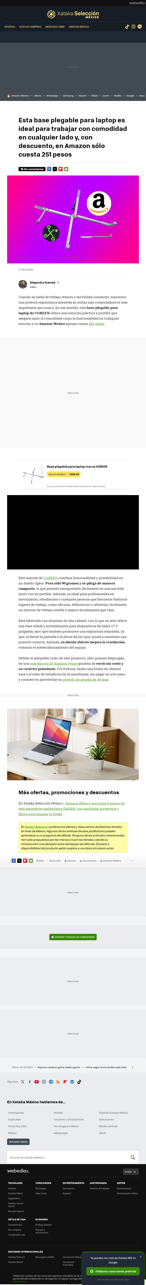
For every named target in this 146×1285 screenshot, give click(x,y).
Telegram (139, 26)
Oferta (37, 95)
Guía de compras (30, 26)
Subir (128, 1171)
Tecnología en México (66, 1126)
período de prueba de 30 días (85, 679)
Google (130, 95)
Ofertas (9, 26)
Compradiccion (16, 1234)
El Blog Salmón (43, 1224)
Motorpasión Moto (127, 1193)
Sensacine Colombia (68, 1263)
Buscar (133, 1157)
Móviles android (108, 1126)
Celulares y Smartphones (69, 1119)
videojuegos (61, 1133)
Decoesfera (14, 1229)
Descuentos (89, 860)
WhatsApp (52, 95)
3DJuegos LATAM (44, 1257)
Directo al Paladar (100, 1188)
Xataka (12, 1188)
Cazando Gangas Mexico (113, 1112)
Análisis (58, 1112)
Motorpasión (124, 1188)
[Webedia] (137, 3)
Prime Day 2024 (17, 1126)
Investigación (16, 1112)
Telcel (102, 1133)
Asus (142, 95)
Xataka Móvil (15, 1193)
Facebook (49, 169)
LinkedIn (72, 1081)
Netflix (117, 95)
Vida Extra (41, 1193)
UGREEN (50, 578)
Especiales (14, 1119)
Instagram (133, 26)
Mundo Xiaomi (16, 1211)
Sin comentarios (33, 169)
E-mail (66, 169)
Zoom (106, 95)
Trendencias (15, 1224)
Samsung (68, 95)
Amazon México (79, 26)
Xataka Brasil (15, 1262)
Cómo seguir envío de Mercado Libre (106, 1067)
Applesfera (14, 1198)
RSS (58, 1081)
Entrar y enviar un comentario (75, 937)
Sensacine (68, 1188)
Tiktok (127, 26)
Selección (73, 14)
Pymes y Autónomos (41, 1231)
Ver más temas (18, 1141)
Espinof (67, 1193)
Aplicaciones (106, 1119)
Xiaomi (82, 95)
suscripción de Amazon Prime (53, 663)
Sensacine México (73, 1257)
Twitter (55, 169)
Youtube (37, 1081)
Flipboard (60, 169)
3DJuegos (40, 1188)
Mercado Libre (55, 26)
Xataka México (16, 1257)
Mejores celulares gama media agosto (59, 1067)
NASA (94, 95)
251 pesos (96, 324)
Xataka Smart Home (15, 1205)
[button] (44, 282)
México (12, 1133)
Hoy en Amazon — (63, 474)
